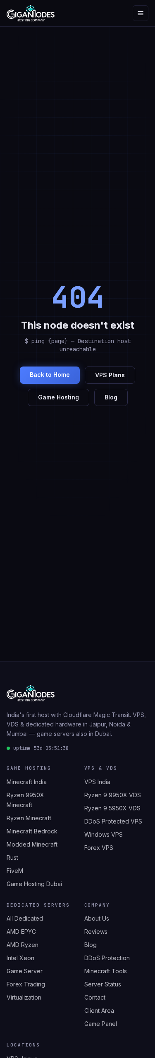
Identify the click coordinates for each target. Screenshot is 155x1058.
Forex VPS (98, 847)
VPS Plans (110, 374)
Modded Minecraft (32, 844)
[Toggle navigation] (140, 13)
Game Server (25, 971)
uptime (41, 748)
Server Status (102, 984)
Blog (111, 397)
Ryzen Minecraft (29, 817)
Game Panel (100, 1023)
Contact (94, 997)
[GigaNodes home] (31, 13)
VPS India (97, 781)
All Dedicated (25, 918)
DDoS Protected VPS (113, 821)
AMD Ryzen (22, 944)
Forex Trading (26, 984)
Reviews (95, 931)
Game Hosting (58, 397)
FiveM (15, 870)
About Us (96, 918)
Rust (12, 857)
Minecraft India (27, 781)
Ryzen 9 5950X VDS (112, 808)
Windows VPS (103, 834)
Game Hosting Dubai (34, 883)
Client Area (99, 1010)
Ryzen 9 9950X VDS (112, 794)
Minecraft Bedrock (32, 831)
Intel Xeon (20, 957)
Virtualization (24, 997)
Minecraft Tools (105, 971)
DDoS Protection (107, 957)
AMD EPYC (21, 931)
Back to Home (50, 374)
